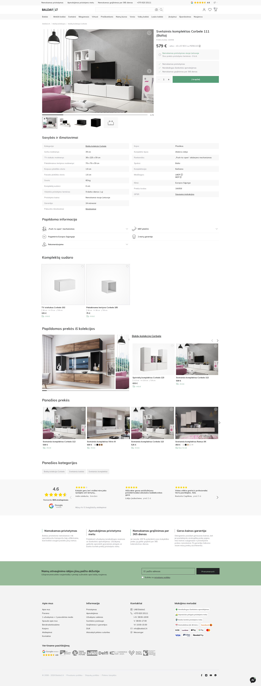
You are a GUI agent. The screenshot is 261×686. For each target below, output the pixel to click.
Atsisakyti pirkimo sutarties (98, 632)
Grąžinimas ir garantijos (96, 624)
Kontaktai (46, 636)
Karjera (45, 628)
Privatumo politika (74, 675)
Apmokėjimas (92, 613)
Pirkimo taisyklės (109, 675)
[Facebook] (202, 675)
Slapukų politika (92, 675)
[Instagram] (207, 675)
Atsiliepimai (47, 632)
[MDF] (181, 177)
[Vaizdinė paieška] (156, 9)
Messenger (138, 632)
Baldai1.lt (46, 24)
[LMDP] (182, 174)
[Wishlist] (210, 10)
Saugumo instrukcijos (184, 194)
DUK (88, 628)
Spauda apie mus (50, 621)
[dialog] (180, 54)
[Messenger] (252, 680)
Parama (45, 613)
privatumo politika (162, 577)
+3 (192, 445)
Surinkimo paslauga (95, 621)
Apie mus (46, 609)
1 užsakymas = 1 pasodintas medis (57, 617)
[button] (204, 9)
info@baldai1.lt (140, 628)
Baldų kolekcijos (59, 24)
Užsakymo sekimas (94, 617)
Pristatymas (91, 609)
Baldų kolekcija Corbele (77, 24)
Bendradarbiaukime (51, 624)
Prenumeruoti (208, 571)
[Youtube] (212, 675)
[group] (94, 495)
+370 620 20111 (141, 613)
